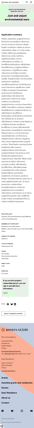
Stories (4, 387)
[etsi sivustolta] (26, 2)
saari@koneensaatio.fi (8, 371)
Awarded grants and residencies (17, 382)
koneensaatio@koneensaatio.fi (11, 351)
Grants (4, 377)
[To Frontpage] (17, 330)
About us (5, 397)
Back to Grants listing (13, 313)
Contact (5, 402)
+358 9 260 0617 (9, 354)
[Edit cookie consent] (2, 426)
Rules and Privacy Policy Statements (11, 422)
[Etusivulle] (11, 2)
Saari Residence (9, 392)
